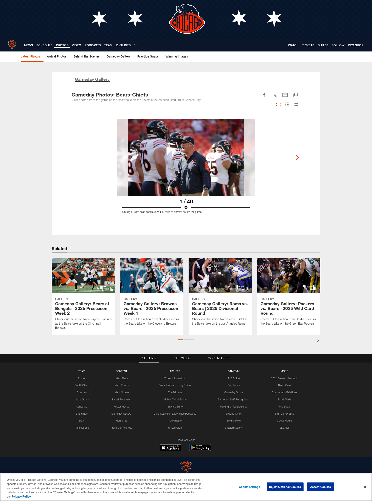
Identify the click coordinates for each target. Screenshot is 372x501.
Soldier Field (233, 420)
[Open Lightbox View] (186, 169)
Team (81, 371)
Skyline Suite (175, 406)
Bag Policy (234, 385)
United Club (175, 427)
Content (121, 371)
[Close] (365, 487)
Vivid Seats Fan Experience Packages (175, 413)
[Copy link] (295, 95)
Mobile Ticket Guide (175, 399)
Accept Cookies (320, 487)
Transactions (81, 427)
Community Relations (284, 392)
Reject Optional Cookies (285, 487)
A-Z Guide (234, 378)
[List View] (296, 104)
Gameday (234, 371)
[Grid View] (287, 104)
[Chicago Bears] (186, 467)
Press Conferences (121, 427)
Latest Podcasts (121, 399)
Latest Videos (121, 392)
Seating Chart (234, 413)
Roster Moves (121, 406)
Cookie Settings (249, 487)
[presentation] (318, 340)
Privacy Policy (21, 496)
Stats (82, 420)
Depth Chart (82, 385)
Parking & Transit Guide (233, 406)
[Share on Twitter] (274, 97)
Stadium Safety (234, 427)
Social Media (284, 420)
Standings (82, 413)
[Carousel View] (278, 104)
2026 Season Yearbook (284, 378)
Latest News (121, 378)
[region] (186, 487)
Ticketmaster (174, 420)
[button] (180, 339)
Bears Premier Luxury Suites (175, 385)
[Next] (297, 157)
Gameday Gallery (121, 413)
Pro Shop (284, 406)
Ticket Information (175, 378)
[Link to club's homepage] (12, 44)
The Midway (175, 392)
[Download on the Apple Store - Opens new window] (170, 448)
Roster (81, 378)
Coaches (82, 392)
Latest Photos (121, 385)
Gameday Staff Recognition (234, 399)
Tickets (175, 371)
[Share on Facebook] (264, 97)
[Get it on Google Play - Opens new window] (200, 449)
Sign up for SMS (284, 413)
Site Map (284, 427)
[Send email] (285, 97)
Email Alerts (284, 399)
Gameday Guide (233, 392)
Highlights (121, 420)
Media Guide (81, 399)
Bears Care (284, 385)
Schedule (81, 406)
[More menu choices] (136, 45)
